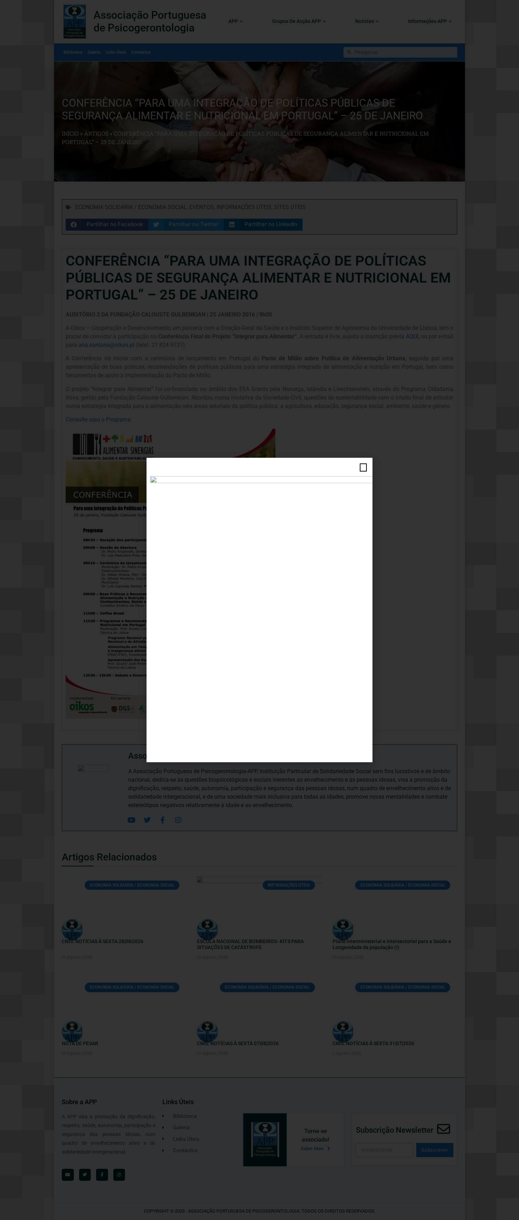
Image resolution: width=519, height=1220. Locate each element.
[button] (363, 467)
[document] (259, 610)
